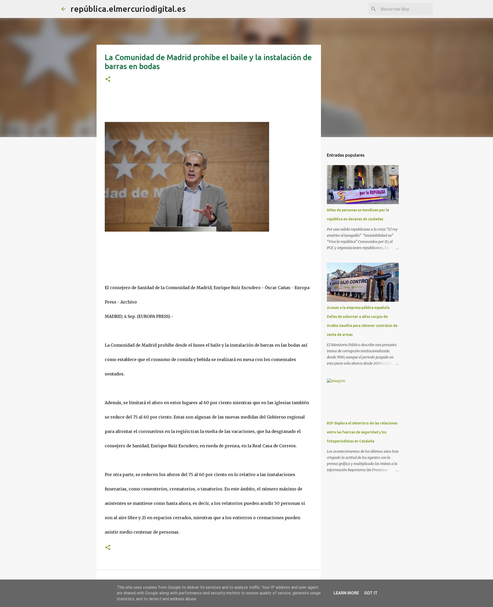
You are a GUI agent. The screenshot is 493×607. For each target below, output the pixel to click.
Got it (370, 593)
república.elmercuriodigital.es (128, 8)
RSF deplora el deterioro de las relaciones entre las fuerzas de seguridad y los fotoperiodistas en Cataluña (362, 432)
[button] (108, 79)
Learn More (346, 593)
